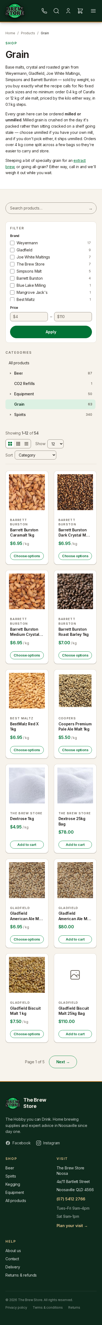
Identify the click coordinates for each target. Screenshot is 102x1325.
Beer (9, 1168)
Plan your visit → (72, 1225)
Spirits (10, 1176)
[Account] (68, 11)
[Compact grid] (18, 444)
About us (13, 1250)
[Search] (56, 11)
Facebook (22, 1143)
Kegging (12, 1184)
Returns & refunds (21, 1275)
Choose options (27, 556)
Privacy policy (16, 1307)
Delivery (12, 1267)
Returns (74, 1307)
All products (19, 362)
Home (10, 33)
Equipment (14, 1192)
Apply (51, 331)
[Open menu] (93, 11)
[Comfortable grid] (10, 444)
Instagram (51, 1143)
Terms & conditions (48, 1307)
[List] (26, 444)
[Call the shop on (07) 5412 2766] (44, 11)
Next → (63, 1061)
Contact (12, 1258)
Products (28, 33)
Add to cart (26, 845)
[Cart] (80, 11)
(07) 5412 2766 (71, 1199)
